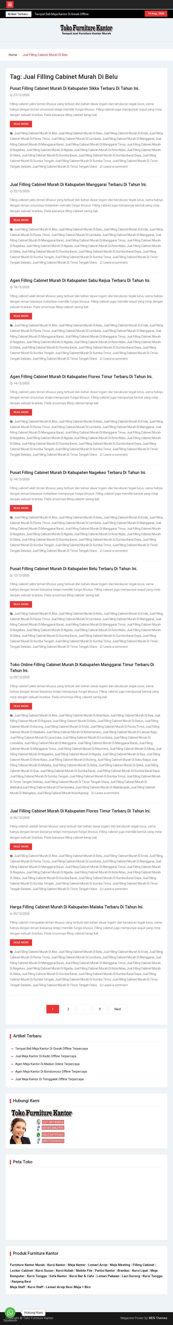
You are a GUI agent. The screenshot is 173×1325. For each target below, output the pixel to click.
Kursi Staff (35, 1287)
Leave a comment (116, 166)
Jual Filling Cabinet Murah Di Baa (131, 715)
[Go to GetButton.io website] (10, 1320)
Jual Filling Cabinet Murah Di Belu (80, 133)
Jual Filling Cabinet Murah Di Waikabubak (102, 787)
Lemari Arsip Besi (59, 1287)
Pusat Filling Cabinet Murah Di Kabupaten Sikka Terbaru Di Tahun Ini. (74, 88)
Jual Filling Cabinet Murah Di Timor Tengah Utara (64, 166)
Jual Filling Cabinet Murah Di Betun (120, 721)
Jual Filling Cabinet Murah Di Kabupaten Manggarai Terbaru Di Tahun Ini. (78, 184)
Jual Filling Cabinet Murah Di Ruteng (72, 759)
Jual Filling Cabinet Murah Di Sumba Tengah (39, 776)
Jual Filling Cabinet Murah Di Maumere (82, 748)
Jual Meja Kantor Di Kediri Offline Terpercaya (45, 1056)
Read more (21, 123)
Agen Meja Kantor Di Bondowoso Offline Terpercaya (51, 1071)
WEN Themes (158, 1318)
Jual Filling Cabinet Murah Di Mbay (131, 748)
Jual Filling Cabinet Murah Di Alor (35, 133)
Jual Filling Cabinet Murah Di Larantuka (35, 737)
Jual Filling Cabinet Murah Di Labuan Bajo (130, 732)
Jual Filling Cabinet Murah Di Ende (125, 133)
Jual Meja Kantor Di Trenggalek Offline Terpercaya (49, 1079)
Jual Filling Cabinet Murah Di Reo (123, 754)
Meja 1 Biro (82, 1287)
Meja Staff (17, 1287)
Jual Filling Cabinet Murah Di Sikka (120, 765)
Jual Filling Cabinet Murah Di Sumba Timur (83, 161)
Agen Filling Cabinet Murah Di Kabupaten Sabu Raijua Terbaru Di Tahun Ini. (80, 280)
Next (118, 1009)
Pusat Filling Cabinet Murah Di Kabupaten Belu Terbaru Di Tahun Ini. (73, 568)
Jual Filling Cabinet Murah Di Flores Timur (117, 726)
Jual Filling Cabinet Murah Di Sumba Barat (49, 155)
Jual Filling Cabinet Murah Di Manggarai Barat (107, 743)
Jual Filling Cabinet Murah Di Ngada (49, 150)
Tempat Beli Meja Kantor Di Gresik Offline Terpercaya (51, 1048)
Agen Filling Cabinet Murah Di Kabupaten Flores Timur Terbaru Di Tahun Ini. (81, 376)
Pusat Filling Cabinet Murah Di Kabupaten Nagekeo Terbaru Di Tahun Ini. (78, 472)
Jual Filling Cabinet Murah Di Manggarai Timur (95, 144)
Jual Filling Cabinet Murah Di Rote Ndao (100, 150)
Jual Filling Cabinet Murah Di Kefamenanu (73, 732)
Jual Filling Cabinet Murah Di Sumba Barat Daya (109, 155)
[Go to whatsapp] (10, 1312)
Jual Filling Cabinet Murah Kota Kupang (62, 793)
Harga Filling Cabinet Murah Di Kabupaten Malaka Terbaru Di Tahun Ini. (76, 906)
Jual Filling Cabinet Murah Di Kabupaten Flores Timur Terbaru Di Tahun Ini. (80, 810)
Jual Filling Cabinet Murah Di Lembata (76, 138)
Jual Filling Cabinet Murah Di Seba (74, 765)
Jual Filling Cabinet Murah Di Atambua (83, 715)
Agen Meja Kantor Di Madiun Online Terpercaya (47, 1064)
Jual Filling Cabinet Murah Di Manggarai (128, 138)
